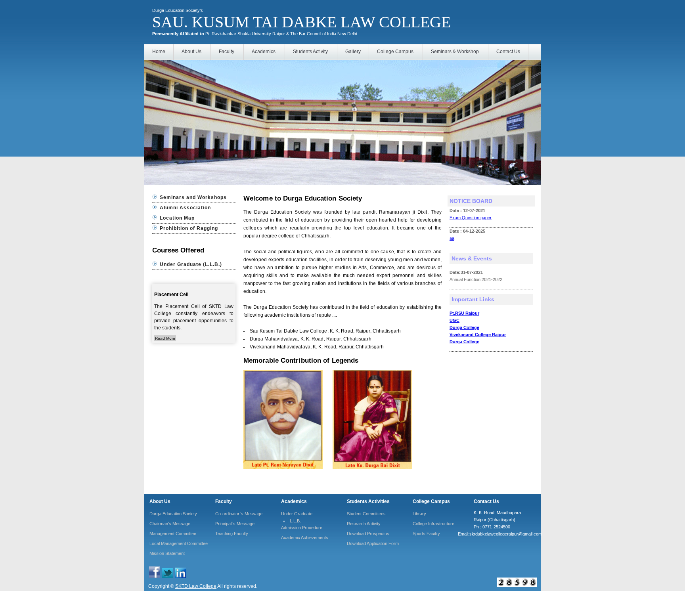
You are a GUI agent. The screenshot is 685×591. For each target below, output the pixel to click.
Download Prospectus (368, 533)
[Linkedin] (180, 576)
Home (158, 51)
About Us (191, 51)
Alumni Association (185, 207)
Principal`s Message (234, 523)
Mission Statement (167, 553)
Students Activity (310, 51)
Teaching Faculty (231, 533)
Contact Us (508, 51)
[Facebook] (154, 576)
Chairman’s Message (169, 523)
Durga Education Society (173, 513)
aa (452, 238)
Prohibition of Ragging (189, 228)
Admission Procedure (301, 527)
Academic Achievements (304, 537)
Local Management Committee (178, 543)
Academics (264, 51)
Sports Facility (426, 533)
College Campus (395, 51)
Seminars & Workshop (455, 51)
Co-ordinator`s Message (238, 513)
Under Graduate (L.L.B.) (191, 264)
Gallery (353, 51)
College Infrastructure (433, 523)
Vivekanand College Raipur (478, 334)
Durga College (464, 327)
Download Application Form (373, 543)
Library (419, 513)
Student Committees (366, 513)
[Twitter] (167, 576)
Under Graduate (296, 513)
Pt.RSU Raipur (464, 313)
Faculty (226, 51)
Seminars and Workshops (193, 197)
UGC (454, 320)
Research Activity (364, 523)
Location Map (177, 218)
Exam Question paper (471, 217)
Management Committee (172, 533)
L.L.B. (295, 520)
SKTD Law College (195, 586)
